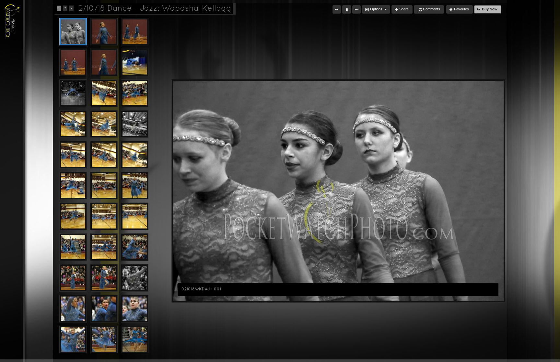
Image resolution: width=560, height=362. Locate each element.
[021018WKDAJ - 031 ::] (73, 339)
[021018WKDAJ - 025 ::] (73, 278)
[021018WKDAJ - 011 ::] (104, 124)
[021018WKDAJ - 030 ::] (134, 309)
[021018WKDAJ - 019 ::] (73, 216)
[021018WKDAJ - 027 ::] (134, 278)
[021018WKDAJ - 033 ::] (134, 339)
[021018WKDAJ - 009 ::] (134, 93)
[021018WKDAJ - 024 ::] (134, 247)
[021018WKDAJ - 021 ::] (134, 216)
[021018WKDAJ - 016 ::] (73, 185)
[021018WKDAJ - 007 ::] (73, 93)
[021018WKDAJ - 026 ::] (104, 278)
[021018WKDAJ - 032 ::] (104, 339)
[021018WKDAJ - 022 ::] (73, 247)
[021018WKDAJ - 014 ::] (104, 155)
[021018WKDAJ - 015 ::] (134, 155)
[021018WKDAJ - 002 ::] (104, 31)
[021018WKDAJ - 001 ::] (73, 31)
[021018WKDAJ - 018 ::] (134, 185)
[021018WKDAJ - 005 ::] (104, 62)
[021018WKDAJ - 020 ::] (104, 216)
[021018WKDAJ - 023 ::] (104, 247)
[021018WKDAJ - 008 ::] (104, 93)
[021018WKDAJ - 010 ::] (73, 124)
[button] (336, 9)
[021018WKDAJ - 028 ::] (73, 309)
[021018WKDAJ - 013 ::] (73, 155)
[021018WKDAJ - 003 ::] (134, 31)
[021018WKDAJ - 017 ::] (104, 185)
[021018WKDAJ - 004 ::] (73, 62)
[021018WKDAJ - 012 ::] (134, 124)
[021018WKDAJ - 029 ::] (104, 309)
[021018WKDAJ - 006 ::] (134, 62)
